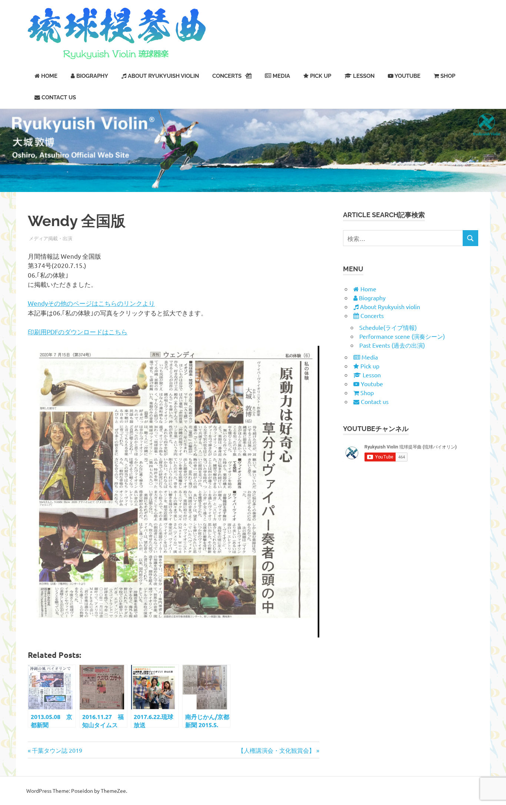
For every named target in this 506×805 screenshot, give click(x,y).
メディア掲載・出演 (50, 238)
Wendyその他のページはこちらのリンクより (91, 303)
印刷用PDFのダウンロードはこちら (77, 331)
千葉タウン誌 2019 (56, 750)
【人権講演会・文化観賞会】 (276, 750)
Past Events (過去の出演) (392, 345)
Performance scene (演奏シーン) (402, 336)
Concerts (227, 76)
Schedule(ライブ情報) (388, 327)
